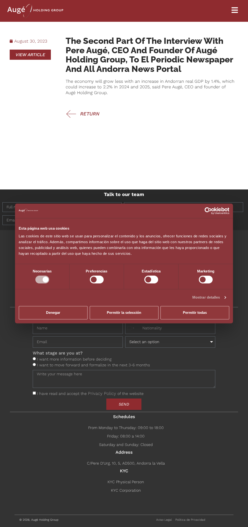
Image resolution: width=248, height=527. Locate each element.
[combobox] (133, 328)
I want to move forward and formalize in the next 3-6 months (93, 365)
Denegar (53, 312)
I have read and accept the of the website (90, 393)
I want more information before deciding (74, 359)
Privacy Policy (102, 393)
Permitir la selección (124, 312)
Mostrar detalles (206, 297)
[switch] (97, 280)
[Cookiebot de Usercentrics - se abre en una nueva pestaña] (208, 210)
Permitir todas (195, 312)
